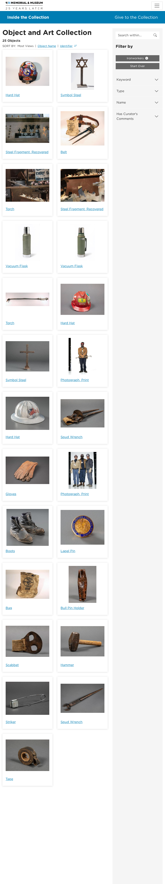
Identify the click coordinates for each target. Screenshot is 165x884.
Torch (10, 209)
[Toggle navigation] (157, 6)
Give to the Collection (136, 17)
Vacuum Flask (17, 266)
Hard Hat (13, 95)
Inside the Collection (28, 17)
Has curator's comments (127, 116)
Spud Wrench (71, 437)
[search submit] (155, 35)
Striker (11, 722)
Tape (9, 779)
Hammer (67, 665)
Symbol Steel (71, 95)
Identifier (66, 46)
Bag (9, 608)
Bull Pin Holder (72, 608)
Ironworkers (135, 58)
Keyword (124, 79)
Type (120, 91)
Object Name (47, 46)
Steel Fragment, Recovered (27, 152)
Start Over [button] (137, 66)
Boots (10, 551)
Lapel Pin (68, 551)
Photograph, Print (75, 380)
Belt (64, 152)
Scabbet (12, 665)
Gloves (11, 494)
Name (121, 102)
